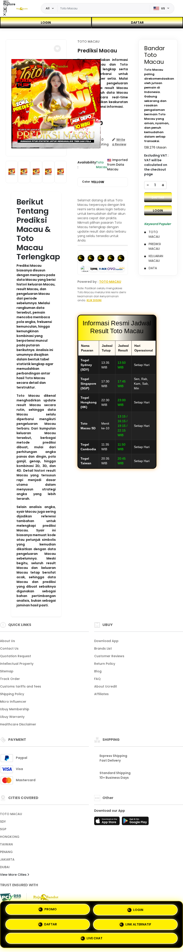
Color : (93, 182)
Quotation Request (15, 656)
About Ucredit (105, 686)
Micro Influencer (13, 701)
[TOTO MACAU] (22, 8)
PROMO (50, 909)
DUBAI (5, 867)
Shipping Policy (12, 694)
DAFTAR (137, 22)
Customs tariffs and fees (20, 686)
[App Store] (107, 822)
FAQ (97, 679)
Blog (98, 671)
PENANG (6, 852)
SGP (3, 829)
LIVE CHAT (94, 937)
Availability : (86, 164)
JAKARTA (7, 859)
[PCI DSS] (10, 897)
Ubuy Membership (14, 709)
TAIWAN (6, 844)
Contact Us (9, 648)
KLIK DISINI (94, 300)
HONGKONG (9, 836)
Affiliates (101, 694)
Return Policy (104, 663)
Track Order (10, 679)
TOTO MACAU (88, 41)
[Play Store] (135, 822)
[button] (57, 48)
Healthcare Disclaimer (18, 724)
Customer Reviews (109, 656)
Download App (106, 641)
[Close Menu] (5, 9)
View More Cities (13, 874)
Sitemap (6, 671)
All (48, 8)
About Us (7, 641)
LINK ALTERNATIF (138, 922)
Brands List (103, 648)
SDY (3, 821)
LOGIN (46, 22)
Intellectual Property (16, 663)
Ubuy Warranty (12, 717)
